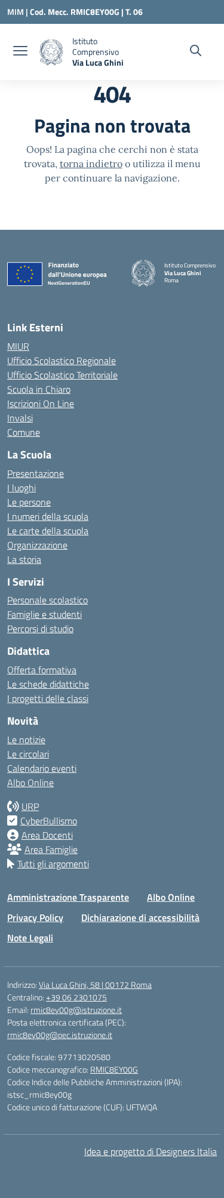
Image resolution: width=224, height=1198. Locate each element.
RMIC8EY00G (114, 1069)
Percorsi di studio (40, 628)
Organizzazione (37, 545)
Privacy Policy (35, 917)
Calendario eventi (41, 768)
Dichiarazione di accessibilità (140, 917)
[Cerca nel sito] (195, 52)
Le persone (29, 502)
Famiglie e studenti (44, 614)
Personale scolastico (47, 600)
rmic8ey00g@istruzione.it (76, 1009)
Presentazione (35, 473)
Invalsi (20, 418)
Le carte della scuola (47, 530)
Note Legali (30, 938)
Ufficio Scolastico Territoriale (62, 375)
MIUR (18, 346)
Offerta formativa (41, 670)
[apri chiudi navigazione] (20, 52)
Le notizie (26, 739)
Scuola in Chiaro (38, 389)
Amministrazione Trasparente (68, 897)
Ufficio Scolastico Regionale (61, 360)
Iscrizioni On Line (40, 403)
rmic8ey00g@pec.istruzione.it (59, 1034)
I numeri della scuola (47, 516)
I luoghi (21, 488)
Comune (23, 432)
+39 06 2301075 (76, 997)
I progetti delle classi (47, 698)
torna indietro (91, 164)
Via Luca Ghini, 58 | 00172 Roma (95, 984)
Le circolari (28, 754)
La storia (24, 559)
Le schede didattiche (48, 684)
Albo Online (30, 782)
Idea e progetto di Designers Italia (150, 1151)
